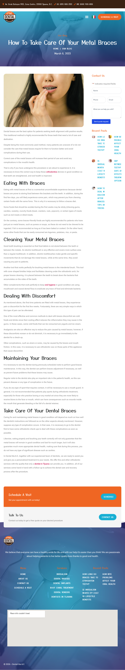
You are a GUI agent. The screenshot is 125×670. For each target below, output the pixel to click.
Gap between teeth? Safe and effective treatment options (119, 171)
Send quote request (101, 122)
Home (56, 48)
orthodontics (51, 172)
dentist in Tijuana (41, 464)
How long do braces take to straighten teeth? (103, 143)
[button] (86, 16)
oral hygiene (50, 285)
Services (62, 568)
